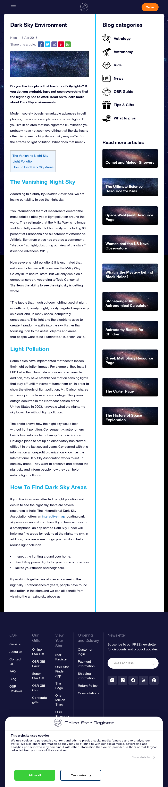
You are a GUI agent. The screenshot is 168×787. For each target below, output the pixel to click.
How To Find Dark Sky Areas (32, 167)
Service (14, 644)
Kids (13, 37)
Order (150, 7)
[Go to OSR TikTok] (122, 680)
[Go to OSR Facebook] (133, 680)
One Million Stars (60, 699)
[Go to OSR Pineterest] (154, 680)
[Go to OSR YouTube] (143, 680)
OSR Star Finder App (62, 671)
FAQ (12, 671)
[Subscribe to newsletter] (153, 663)
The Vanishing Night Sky (30, 155)
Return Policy (88, 685)
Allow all (35, 775)
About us (15, 651)
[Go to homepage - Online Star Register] (84, 7)
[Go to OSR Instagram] (112, 680)
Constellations (88, 693)
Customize (78, 775)
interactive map (53, 516)
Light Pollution (23, 161)
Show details (141, 757)
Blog (12, 679)
